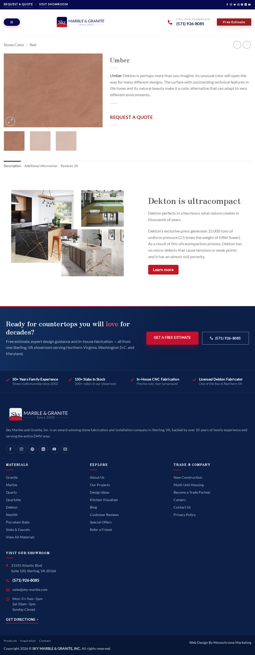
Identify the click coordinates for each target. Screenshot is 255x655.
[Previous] (11, 90)
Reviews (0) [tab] (69, 166)
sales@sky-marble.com (30, 589)
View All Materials (20, 537)
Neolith (12, 515)
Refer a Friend (101, 529)
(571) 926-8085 (228, 338)
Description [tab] (12, 166)
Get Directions (20, 619)
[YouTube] (54, 449)
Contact (45, 641)
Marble (11, 485)
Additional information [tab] (41, 166)
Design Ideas (99, 492)
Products (10, 641)
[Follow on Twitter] (235, 4)
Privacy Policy (185, 515)
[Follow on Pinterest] (242, 4)
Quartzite (13, 500)
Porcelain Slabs (18, 522)
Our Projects (100, 485)
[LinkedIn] (43, 449)
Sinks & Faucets (18, 529)
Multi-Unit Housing (189, 485)
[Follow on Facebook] (227, 4)
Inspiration (28, 641)
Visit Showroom (53, 4)
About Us (97, 477)
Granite (12, 477)
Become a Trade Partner (192, 492)
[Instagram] (21, 449)
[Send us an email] (238, 4)
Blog (93, 507)
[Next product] (237, 44)
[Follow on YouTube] (249, 4)
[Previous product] (247, 44)
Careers (180, 500)
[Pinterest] (32, 449)
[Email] (65, 449)
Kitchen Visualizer (104, 500)
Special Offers (101, 522)
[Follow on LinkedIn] (246, 4)
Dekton (11, 507)
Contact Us (182, 507)
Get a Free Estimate (172, 337)
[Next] (94, 90)
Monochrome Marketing (232, 642)
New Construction (188, 477)
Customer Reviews (104, 515)
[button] (12, 22)
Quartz (11, 492)
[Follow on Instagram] (231, 4)
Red (33, 44)
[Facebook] (10, 449)
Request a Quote (18, 4)
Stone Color (14, 44)
